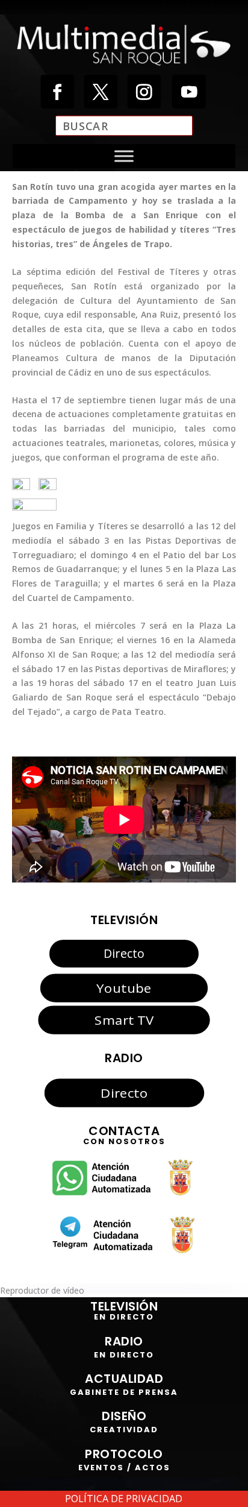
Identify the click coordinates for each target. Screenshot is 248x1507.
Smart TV (124, 1019)
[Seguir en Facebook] (57, 92)
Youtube (123, 988)
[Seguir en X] (100, 92)
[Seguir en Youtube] (189, 92)
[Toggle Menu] (124, 156)
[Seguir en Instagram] (144, 92)
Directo (124, 953)
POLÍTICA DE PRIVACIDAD (123, 1498)
